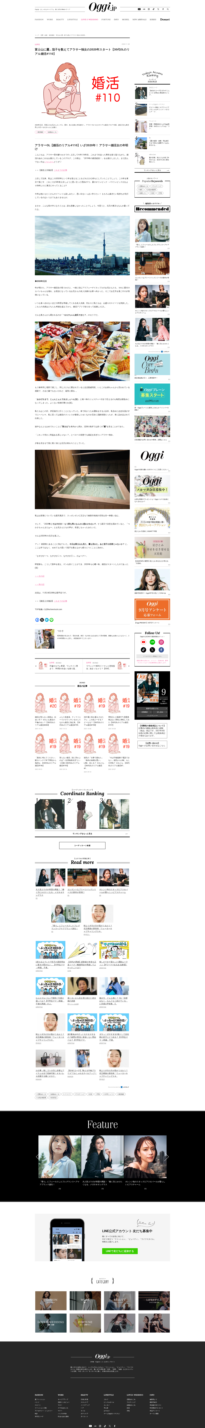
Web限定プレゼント (156, 1408)
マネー (60, 1405)
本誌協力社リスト (155, 1405)
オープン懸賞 (154, 1413)
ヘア (82, 1408)
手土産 (106, 1408)
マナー (60, 1411)
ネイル (83, 1411)
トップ (37, 35)
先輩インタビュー (64, 1402)
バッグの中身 (62, 1413)
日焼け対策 (84, 1399)
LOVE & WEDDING (89, 19)
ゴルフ (106, 1399)
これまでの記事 (60, 170)
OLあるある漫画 (63, 1416)
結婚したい (143, 193)
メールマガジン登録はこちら (152, 656)
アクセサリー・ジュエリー (43, 1411)
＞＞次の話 (39, 576)
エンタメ (107, 1405)
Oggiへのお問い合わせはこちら (152, 746)
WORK (50, 19)
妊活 (90, 1094)
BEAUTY (60, 19)
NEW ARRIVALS (139, 19)
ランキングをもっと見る (82, 834)
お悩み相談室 (42, 1097)
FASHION (39, 19)
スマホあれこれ (63, 1408)
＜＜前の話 (39, 584)
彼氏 (141, 190)
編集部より (153, 1399)
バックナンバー (152, 715)
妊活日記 (54, 1097)
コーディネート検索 (82, 845)
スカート (38, 1405)
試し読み (160, 712)
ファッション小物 (41, 1408)
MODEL (125, 19)
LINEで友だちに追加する (120, 1251)
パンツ (37, 1402)
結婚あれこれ (52, 132)
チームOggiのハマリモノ (112, 1413)
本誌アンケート (155, 1411)
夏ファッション (40, 1399)
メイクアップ (85, 1405)
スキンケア (84, 1402)
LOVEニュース (109, 1094)
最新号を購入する (152, 708)
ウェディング (157, 186)
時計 (36, 1413)
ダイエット (84, 1416)
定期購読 (145, 712)
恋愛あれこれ (42, 1094)
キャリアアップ (63, 1399)
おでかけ (107, 1411)
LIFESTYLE (72, 19)
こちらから (49, 162)
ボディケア (84, 1413)
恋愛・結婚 (44, 35)
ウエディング (80, 1094)
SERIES (153, 19)
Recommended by (114, 1087)
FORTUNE (106, 19)
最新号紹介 (153, 1402)
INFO (116, 19)
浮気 (98, 1094)
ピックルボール (109, 1402)
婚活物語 (51, 35)
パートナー (67, 1094)
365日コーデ (39, 1416)
